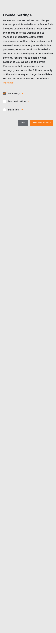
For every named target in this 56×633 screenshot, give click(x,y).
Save (23, 122)
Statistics (13, 109)
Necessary (14, 93)
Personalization (17, 101)
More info (8, 82)
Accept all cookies (42, 122)
